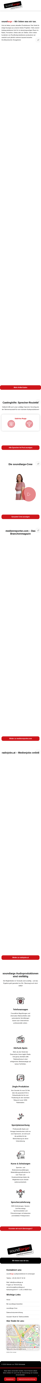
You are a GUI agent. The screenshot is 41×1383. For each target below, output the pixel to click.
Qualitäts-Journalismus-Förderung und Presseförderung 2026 (20, 610)
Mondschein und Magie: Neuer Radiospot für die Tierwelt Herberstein (20, 213)
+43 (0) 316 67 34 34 (18, 1278)
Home (8, 1299)
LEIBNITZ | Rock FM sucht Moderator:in (20, 926)
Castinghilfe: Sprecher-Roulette (20, 402)
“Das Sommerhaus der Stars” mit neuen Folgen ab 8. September (20, 707)
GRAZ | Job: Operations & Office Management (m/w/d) (20, 780)
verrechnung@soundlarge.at (15, 1287)
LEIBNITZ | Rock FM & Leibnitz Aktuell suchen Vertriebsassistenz (20, 877)
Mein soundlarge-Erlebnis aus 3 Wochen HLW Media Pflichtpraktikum (20, 116)
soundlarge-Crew (11, 1308)
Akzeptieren (10, 1379)
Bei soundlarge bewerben (14, 1304)
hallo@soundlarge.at (16, 1282)
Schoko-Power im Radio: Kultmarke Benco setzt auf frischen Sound (20, 67)
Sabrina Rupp (20, 419)
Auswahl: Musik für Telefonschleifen (17, 1316)
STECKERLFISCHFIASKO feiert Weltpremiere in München (20, 659)
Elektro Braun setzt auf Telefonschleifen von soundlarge (20, 262)
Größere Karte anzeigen (11, 1352)
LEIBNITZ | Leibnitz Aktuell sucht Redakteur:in (20, 829)
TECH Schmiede (20, 1364)
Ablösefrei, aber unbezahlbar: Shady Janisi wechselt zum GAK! (20, 310)
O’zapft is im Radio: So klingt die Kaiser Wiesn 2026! (20, 164)
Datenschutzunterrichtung (14, 1312)
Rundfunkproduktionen (18, 35)
